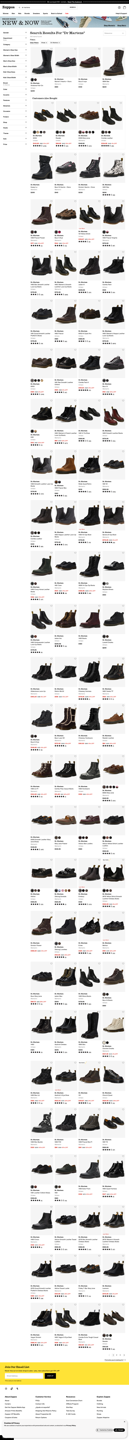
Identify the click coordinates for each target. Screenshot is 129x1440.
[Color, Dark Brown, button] (107, 636)
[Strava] (17, 1388)
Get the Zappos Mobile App (15, 1407)
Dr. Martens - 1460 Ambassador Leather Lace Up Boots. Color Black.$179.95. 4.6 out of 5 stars (42, 629)
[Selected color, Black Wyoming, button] (103, 132)
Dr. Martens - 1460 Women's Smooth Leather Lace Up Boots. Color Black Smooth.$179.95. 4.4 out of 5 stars (66, 273)
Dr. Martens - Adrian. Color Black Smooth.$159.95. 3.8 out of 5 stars (42, 883)
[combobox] (42, 7)
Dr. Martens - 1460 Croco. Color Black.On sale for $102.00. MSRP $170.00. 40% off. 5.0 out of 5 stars (42, 1228)
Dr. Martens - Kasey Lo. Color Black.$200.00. (42, 174)
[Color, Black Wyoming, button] (60, 132)
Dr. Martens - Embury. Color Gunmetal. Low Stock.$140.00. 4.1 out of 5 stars (90, 883)
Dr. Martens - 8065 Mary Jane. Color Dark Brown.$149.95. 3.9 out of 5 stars (89, 124)
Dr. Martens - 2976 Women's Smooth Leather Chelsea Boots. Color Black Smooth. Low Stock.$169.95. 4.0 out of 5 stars (113, 1228)
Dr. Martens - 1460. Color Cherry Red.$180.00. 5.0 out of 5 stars (42, 1033)
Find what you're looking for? (114, 1360)
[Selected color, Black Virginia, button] (104, 232)
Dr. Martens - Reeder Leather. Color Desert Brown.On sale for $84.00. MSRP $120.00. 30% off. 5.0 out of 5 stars (113, 727)
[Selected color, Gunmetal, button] (32, 532)
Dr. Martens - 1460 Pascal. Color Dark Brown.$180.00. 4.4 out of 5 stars (66, 322)
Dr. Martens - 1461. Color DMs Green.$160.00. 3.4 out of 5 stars (66, 1178)
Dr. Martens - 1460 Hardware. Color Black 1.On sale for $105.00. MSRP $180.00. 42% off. (90, 778)
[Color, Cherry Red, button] (35, 79)
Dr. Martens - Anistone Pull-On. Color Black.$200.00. (42, 69)
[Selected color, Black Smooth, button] (32, 890)
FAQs (37, 1401)
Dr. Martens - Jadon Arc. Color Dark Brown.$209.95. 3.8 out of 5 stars (66, 629)
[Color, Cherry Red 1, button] (86, 132)
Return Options (41, 1417)
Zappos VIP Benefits (12, 1414)
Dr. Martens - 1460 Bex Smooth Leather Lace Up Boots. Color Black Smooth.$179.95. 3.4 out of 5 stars (42, 273)
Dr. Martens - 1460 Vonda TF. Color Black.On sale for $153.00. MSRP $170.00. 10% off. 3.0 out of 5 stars (113, 678)
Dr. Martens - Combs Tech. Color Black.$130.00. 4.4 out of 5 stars (113, 273)
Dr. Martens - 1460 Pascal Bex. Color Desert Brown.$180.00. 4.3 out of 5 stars (66, 473)
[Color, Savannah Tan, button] (37, 132)
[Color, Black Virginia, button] (89, 132)
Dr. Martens (54, 43)
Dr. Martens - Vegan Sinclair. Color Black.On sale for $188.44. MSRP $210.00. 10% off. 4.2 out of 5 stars (42, 1326)
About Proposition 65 (43, 1414)
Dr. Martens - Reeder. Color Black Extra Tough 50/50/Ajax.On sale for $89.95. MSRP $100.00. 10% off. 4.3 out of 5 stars (66, 124)
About (7, 1401)
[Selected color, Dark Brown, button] (80, 132)
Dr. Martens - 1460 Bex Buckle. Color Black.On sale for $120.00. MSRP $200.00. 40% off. (42, 1129)
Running (100, 1411)
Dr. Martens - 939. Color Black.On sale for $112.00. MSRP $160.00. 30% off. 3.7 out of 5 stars (42, 422)
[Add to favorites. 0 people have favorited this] (51, 49)
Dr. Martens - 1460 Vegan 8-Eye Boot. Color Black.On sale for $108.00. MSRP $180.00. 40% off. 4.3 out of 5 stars (66, 1326)
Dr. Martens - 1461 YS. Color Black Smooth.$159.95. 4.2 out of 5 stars (113, 1129)
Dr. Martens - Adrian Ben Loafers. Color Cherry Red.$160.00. (90, 830)
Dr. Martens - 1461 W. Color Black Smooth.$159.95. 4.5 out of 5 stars (113, 473)
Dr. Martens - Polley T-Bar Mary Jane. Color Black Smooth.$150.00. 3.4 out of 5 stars (90, 1277)
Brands (99, 1401)
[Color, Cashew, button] (35, 636)
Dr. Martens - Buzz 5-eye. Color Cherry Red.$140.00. (90, 69)
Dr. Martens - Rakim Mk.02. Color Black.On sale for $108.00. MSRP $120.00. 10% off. (66, 678)
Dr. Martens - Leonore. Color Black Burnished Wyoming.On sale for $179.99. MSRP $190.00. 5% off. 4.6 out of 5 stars (113, 1277)
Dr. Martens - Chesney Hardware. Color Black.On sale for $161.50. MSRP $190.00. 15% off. (90, 727)
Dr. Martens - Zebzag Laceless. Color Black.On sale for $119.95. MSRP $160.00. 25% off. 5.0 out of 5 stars (66, 934)
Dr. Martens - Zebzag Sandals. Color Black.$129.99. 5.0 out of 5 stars (66, 883)
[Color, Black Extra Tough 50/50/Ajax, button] (110, 1335)
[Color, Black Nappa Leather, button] (35, 380)
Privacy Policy (71, 1425)
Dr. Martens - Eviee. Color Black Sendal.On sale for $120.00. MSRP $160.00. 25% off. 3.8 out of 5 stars (90, 934)
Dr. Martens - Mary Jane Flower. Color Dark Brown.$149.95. (66, 830)
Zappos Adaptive (103, 1417)
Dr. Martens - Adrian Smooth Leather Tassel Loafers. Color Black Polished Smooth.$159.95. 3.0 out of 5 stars (66, 1228)
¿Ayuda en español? (42, 1407)
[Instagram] (6, 1388)
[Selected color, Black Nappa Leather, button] (34, 132)
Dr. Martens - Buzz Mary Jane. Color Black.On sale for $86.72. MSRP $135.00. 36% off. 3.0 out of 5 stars (42, 984)
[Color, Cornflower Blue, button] (59, 890)
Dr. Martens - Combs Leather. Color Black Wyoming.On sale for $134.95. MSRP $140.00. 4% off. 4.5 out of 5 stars (112, 124)
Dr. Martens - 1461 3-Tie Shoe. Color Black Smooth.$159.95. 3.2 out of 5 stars (90, 422)
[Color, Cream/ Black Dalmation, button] (107, 380)
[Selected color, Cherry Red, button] (80, 837)
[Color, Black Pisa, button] (59, 482)
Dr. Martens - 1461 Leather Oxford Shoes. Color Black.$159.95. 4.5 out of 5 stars (42, 1178)
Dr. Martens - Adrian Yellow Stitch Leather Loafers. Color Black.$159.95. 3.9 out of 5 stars (113, 830)
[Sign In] (119, 7)
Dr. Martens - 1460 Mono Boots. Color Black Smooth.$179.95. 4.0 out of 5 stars (90, 984)
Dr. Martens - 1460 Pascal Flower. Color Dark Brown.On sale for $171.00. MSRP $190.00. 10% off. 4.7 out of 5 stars (42, 223)
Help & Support (121, 13)
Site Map (69, 1407)
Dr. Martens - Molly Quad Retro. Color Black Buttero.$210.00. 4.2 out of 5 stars (90, 473)
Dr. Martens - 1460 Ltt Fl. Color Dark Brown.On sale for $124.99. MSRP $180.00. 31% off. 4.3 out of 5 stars (42, 778)
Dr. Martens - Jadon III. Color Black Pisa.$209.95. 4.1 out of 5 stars (90, 273)
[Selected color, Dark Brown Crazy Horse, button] (32, 380)
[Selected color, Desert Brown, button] (56, 482)
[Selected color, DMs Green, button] (32, 583)
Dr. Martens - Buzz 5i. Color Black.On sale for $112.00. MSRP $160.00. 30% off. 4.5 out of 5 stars (113, 371)
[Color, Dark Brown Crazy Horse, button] (44, 132)
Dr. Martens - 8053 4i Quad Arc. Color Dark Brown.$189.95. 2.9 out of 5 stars (90, 322)
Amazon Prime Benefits (13, 1411)
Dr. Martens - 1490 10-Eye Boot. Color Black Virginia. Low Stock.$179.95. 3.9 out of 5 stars (90, 524)
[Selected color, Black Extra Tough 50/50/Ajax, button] (57, 132)
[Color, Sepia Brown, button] (69, 890)
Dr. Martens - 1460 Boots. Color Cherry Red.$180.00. (90, 629)
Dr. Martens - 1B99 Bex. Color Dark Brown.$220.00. (113, 69)
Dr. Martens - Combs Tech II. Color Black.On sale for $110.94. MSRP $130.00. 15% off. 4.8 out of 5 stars (90, 371)
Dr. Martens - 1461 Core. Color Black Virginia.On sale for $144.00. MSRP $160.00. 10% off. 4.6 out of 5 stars (66, 576)
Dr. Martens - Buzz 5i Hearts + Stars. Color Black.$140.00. (66, 174)
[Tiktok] (11, 1388)
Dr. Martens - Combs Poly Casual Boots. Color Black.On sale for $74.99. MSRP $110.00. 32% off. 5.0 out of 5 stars (66, 778)
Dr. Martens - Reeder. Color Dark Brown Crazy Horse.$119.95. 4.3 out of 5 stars (113, 1326)
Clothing (100, 1404)
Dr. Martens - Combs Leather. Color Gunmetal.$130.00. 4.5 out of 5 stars (42, 524)
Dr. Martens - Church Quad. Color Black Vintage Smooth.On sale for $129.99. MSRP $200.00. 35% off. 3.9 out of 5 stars (113, 1082)
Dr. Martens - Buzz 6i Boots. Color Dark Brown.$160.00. (113, 984)
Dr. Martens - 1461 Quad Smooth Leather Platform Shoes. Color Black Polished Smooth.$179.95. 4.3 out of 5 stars (42, 322)
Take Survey (70, 1411)
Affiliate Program (72, 1404)
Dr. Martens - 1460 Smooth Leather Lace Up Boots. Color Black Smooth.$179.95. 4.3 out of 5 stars (42, 473)
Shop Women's (109, 25)
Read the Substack (75, 2)
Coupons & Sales (11, 1417)
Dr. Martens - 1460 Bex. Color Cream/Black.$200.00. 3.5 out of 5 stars (113, 174)
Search (73, 7)
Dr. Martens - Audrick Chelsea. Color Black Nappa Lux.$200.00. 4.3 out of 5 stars (66, 1033)
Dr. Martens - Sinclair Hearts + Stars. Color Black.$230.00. (90, 174)
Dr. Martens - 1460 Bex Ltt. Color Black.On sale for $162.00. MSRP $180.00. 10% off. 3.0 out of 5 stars (42, 1082)
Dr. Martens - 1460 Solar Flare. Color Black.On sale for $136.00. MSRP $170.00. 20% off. (90, 1178)
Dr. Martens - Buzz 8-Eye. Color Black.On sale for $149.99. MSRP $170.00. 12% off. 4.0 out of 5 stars (42, 727)
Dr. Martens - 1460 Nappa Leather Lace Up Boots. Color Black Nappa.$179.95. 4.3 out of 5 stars (66, 524)
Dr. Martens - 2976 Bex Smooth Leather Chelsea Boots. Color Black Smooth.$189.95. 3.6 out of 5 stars (90, 1228)
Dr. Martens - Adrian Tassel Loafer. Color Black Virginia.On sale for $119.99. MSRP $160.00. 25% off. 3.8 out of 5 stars (66, 1277)
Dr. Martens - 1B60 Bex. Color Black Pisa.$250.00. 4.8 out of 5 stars (90, 1033)
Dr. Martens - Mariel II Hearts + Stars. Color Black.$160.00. (66, 69)
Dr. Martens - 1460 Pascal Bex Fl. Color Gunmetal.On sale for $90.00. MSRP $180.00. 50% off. (90, 1129)
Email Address (12, 1376)
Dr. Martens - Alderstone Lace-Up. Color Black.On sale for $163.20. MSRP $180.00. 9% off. (42, 678)
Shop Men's (121, 25)
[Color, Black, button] (41, 132)
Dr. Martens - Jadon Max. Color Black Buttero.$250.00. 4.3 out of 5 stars (66, 984)
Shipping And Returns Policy (45, 1411)
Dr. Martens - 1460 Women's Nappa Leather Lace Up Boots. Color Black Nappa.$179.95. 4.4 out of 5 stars (113, 322)
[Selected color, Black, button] (32, 79)
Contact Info (40, 1404)
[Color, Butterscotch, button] (86, 837)
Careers (8, 1404)
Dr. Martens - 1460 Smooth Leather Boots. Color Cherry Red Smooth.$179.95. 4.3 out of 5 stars (113, 422)
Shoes (43, 43)
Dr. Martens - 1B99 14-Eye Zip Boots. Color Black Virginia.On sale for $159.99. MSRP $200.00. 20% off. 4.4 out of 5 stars (90, 576)
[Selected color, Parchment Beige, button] (104, 1042)
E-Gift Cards (70, 1414)
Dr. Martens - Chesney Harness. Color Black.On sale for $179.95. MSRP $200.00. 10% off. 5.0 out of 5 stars (90, 678)
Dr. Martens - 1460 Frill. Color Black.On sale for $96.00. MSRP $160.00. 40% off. (66, 1129)
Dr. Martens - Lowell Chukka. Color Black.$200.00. (113, 629)
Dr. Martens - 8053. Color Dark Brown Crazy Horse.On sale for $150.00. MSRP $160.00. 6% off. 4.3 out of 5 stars (42, 371)
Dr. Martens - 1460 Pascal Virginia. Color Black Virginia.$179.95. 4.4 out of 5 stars (113, 223)
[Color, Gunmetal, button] (106, 132)
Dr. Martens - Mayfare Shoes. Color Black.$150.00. (113, 576)
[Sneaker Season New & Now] (64, 22)
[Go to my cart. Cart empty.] (125, 7)
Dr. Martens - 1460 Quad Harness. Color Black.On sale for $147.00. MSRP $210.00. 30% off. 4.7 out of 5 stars (113, 1178)
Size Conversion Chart (74, 1401)
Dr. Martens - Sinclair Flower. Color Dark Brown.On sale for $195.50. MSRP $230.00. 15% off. (42, 934)
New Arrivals (101, 1407)
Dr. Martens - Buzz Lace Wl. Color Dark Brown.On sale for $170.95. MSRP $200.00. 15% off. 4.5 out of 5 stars (66, 727)
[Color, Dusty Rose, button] (83, 132)
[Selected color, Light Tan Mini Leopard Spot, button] (56, 232)
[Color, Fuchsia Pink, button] (59, 232)
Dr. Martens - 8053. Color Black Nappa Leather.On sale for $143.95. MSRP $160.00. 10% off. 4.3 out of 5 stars (44, 124)
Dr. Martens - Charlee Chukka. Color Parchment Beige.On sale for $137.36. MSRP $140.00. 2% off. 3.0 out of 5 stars (113, 1033)
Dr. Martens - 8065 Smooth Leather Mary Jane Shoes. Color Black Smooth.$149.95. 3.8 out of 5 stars (42, 830)
